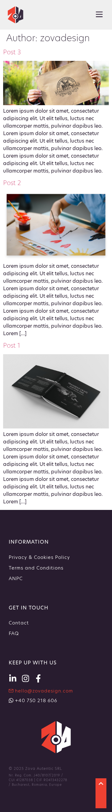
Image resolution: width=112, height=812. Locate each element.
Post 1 (11, 345)
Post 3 (12, 52)
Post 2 (12, 183)
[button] (99, 15)
